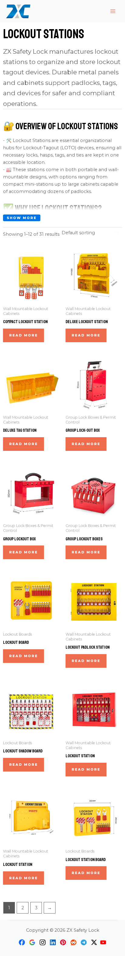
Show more (22, 218)
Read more (23, 335)
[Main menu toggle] (113, 11)
